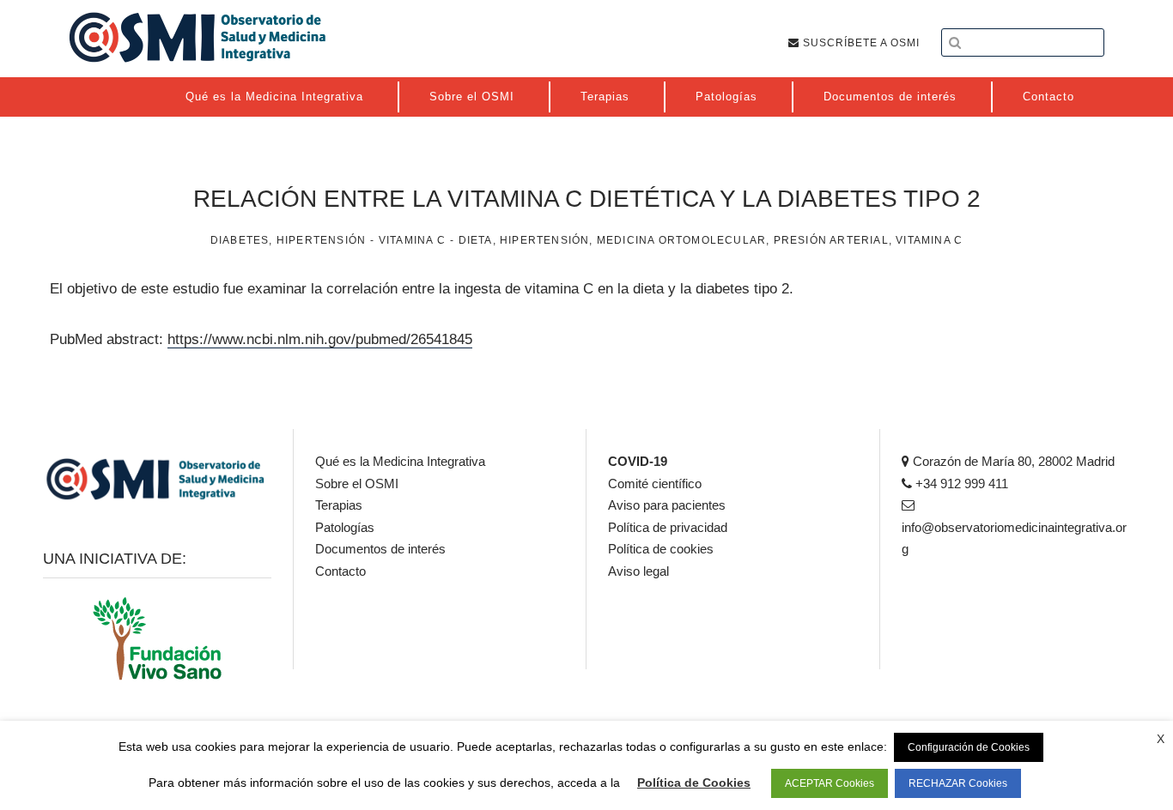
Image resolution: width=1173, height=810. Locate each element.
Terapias (338, 505)
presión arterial (831, 240)
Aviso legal (638, 571)
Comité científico (655, 483)
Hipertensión (321, 240)
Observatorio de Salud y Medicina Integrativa (197, 37)
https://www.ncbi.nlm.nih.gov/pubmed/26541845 (319, 339)
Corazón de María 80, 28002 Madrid (1012, 461)
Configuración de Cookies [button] (969, 747)
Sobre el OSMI (356, 483)
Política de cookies (661, 548)
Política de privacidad (667, 527)
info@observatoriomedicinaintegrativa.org (1014, 538)
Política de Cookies (694, 782)
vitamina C (929, 240)
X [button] (1160, 739)
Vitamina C (412, 240)
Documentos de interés (380, 548)
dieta (476, 240)
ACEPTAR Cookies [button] (829, 783)
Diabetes (240, 240)
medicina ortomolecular (681, 240)
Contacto (340, 571)
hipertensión (544, 240)
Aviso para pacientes (667, 505)
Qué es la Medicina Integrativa (400, 461)
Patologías (344, 527)
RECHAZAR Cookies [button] (958, 783)
